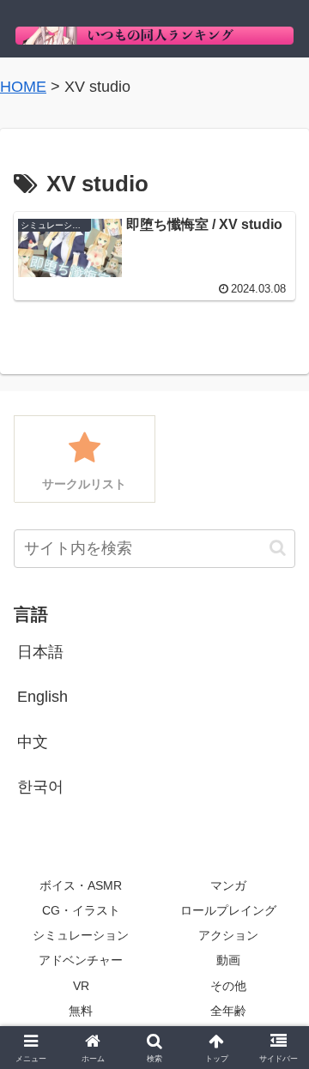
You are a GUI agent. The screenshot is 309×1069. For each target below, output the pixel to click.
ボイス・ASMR (80, 885)
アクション (228, 935)
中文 (32, 742)
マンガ (228, 885)
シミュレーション (81, 935)
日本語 (40, 652)
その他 (228, 986)
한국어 (40, 786)
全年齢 (228, 1011)
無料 (81, 1011)
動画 (228, 960)
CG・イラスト (81, 910)
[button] (278, 548)
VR (81, 986)
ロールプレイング (228, 910)
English (42, 696)
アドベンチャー (81, 960)
